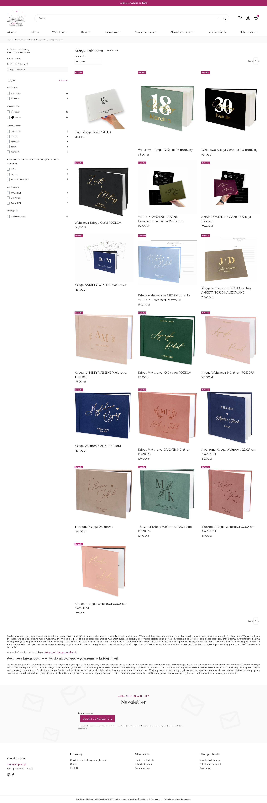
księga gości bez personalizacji (60, 652)
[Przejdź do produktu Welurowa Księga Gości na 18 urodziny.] (167, 108)
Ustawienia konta (144, 764)
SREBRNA (15, 141)
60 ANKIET (16, 198)
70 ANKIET (16, 203)
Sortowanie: (80, 56)
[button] (224, 18)
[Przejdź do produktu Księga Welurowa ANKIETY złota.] (104, 415)
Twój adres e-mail (85, 713)
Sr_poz (14, 174)
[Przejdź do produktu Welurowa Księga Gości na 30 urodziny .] (230, 108)
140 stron (15, 98)
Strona (250, 61)
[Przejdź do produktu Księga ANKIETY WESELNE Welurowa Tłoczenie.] (104, 339)
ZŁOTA (14, 136)
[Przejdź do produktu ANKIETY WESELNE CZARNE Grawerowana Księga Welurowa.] (167, 187)
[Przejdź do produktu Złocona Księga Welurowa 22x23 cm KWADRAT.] (104, 571)
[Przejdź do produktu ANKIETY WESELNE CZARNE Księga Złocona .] (230, 187)
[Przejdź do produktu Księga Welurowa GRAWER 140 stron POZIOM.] (167, 416)
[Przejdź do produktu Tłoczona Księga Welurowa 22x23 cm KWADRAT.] (230, 494)
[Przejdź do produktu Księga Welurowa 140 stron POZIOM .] (230, 339)
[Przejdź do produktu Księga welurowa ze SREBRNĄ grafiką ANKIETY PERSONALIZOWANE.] (167, 262)
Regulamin (205, 768)
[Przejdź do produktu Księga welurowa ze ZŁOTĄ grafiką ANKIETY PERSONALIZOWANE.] (230, 259)
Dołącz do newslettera (97, 718)
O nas (73, 764)
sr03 (13, 169)
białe (17, 112)
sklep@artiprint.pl (16, 764)
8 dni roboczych (18, 216)
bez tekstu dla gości (20, 179)
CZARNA (15, 152)
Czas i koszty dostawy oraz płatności (88, 760)
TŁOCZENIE (16, 131)
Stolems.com (154, 799)
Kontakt (74, 768)
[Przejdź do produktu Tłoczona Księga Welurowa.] (104, 494)
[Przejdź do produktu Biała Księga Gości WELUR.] (104, 99)
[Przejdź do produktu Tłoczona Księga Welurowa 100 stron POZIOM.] (167, 494)
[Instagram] (9, 776)
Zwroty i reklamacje (210, 760)
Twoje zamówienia (144, 760)
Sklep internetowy (176, 799)
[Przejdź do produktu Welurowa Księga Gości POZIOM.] (104, 189)
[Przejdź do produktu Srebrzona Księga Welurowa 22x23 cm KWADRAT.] (230, 416)
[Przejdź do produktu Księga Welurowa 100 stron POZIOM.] (167, 339)
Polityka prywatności (210, 764)
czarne (18, 117)
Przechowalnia (142, 768)
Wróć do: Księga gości (19, 64)
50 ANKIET (16, 193)
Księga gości (41, 40)
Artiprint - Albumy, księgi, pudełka (20, 40)
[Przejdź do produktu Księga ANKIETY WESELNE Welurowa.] (104, 257)
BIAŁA (13, 147)
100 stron (16, 93)
